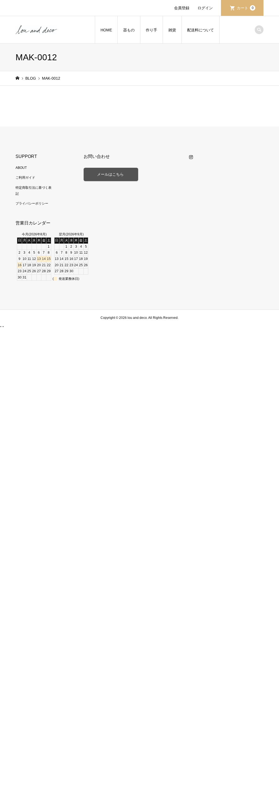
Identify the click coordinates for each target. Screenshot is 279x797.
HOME (106, 30)
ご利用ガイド (25, 177)
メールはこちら (111, 174)
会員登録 (181, 8)
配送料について (200, 30)
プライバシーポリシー (32, 203)
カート (245, 8)
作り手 (151, 30)
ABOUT (21, 168)
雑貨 (172, 30)
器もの (129, 30)
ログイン (205, 8)
